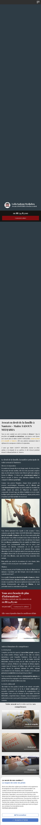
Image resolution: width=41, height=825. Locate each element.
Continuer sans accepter (9, 808)
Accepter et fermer (21, 820)
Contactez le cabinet (20, 218)
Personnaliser (21, 815)
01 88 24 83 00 (20, 213)
